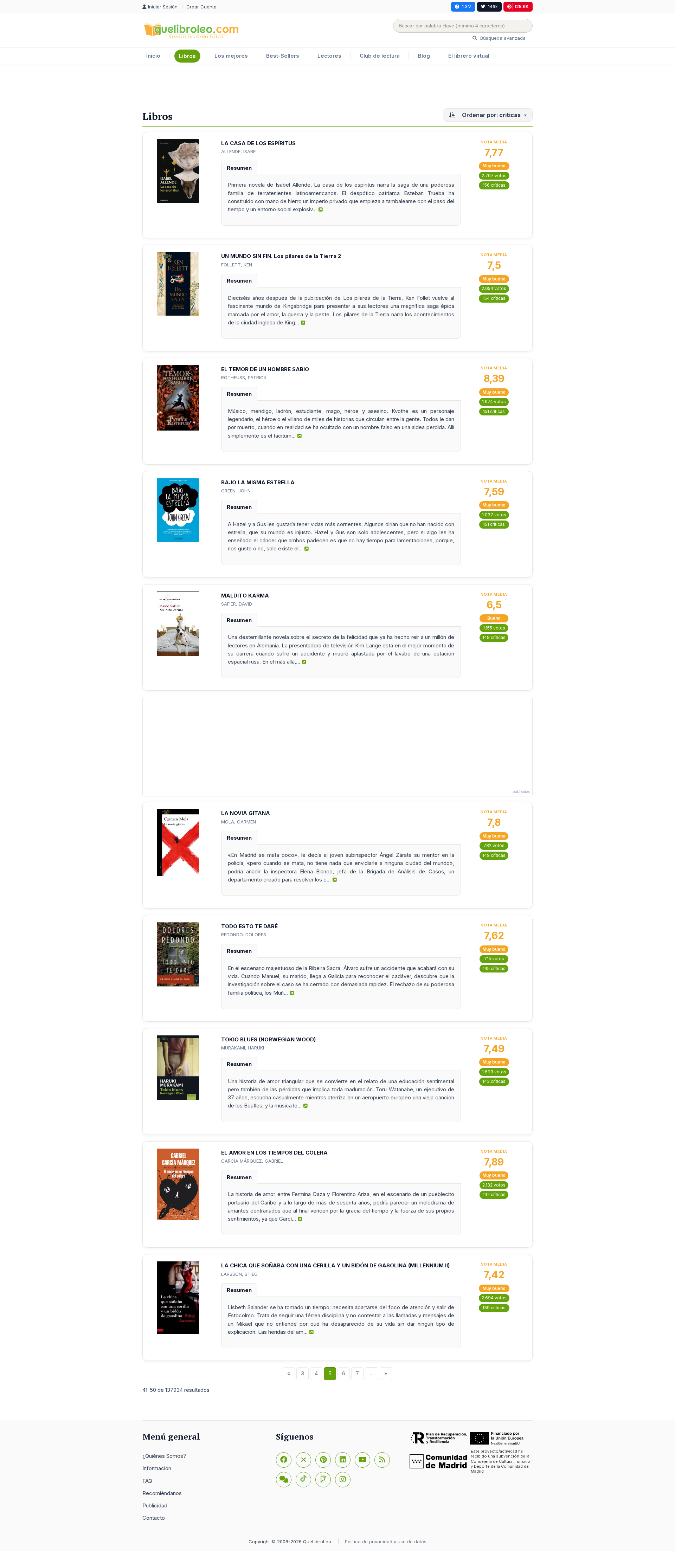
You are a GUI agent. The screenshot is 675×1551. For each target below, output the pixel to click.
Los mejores (231, 55)
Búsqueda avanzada (502, 38)
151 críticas (494, 411)
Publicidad (154, 1505)
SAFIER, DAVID (236, 604)
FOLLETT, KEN (236, 264)
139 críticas (494, 1307)
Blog (424, 55)
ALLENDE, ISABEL (239, 151)
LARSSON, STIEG (239, 1274)
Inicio (153, 55)
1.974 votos (494, 401)
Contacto (153, 1517)
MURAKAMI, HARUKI (242, 1048)
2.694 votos (494, 1297)
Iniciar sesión (163, 6)
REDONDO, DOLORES (243, 934)
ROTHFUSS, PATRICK (243, 377)
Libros (187, 56)
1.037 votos (494, 514)
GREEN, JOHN (236, 490)
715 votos (494, 958)
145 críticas (494, 968)
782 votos (493, 845)
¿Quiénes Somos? (164, 1456)
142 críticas (494, 1194)
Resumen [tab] (239, 167)
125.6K (521, 6)
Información (156, 1468)
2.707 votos (494, 175)
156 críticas (494, 185)
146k (493, 6)
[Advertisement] (337, 88)
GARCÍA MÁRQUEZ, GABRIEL (252, 1161)
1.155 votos (494, 628)
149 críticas (494, 637)
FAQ (147, 1481)
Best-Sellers (282, 55)
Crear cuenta (201, 6)
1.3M (466, 6)
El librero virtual (468, 55)
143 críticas (494, 1081)
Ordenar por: (491, 114)
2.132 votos (494, 1185)
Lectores (329, 55)
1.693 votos (494, 1071)
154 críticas (494, 298)
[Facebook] (283, 1460)
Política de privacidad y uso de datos (385, 1541)
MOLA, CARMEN (238, 822)
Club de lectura (380, 55)
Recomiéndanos (162, 1493)
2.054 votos (494, 288)
